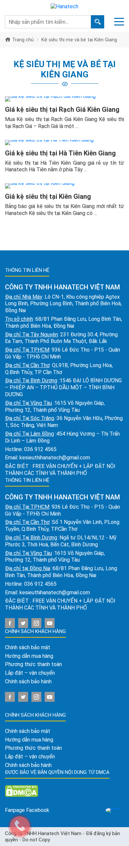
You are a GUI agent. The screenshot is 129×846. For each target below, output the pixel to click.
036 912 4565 (40, 449)
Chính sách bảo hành (28, 681)
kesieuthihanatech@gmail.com (55, 457)
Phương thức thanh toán (33, 664)
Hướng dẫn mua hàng (29, 656)
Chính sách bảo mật (27, 647)
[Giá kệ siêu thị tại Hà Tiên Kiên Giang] (64, 142)
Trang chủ (22, 40)
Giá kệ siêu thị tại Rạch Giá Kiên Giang (62, 109)
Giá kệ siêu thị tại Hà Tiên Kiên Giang (60, 153)
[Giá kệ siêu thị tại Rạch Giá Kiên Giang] (64, 99)
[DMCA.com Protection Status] (21, 790)
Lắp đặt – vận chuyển (30, 673)
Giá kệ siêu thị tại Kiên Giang (48, 196)
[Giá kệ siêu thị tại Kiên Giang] (64, 186)
